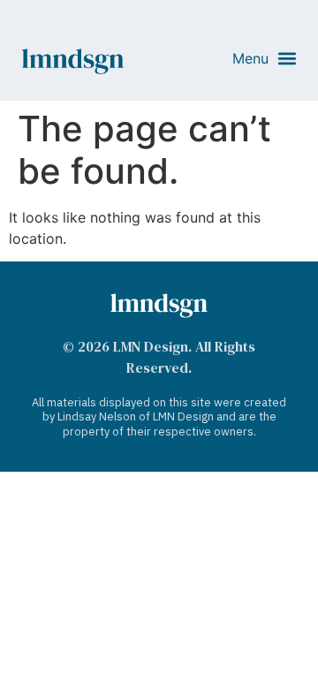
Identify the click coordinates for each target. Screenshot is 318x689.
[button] (264, 58)
